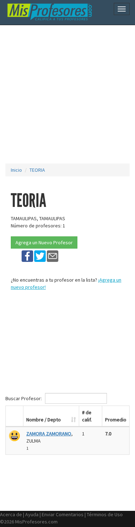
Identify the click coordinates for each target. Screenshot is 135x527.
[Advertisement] (67, 94)
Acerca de (11, 514)
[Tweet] (40, 256)
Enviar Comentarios (63, 514)
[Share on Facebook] (27, 256)
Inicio (16, 170)
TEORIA (37, 170)
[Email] (52, 256)
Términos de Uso (105, 514)
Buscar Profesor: (24, 398)
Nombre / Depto (43, 419)
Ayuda (32, 514)
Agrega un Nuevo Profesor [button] (44, 242)
